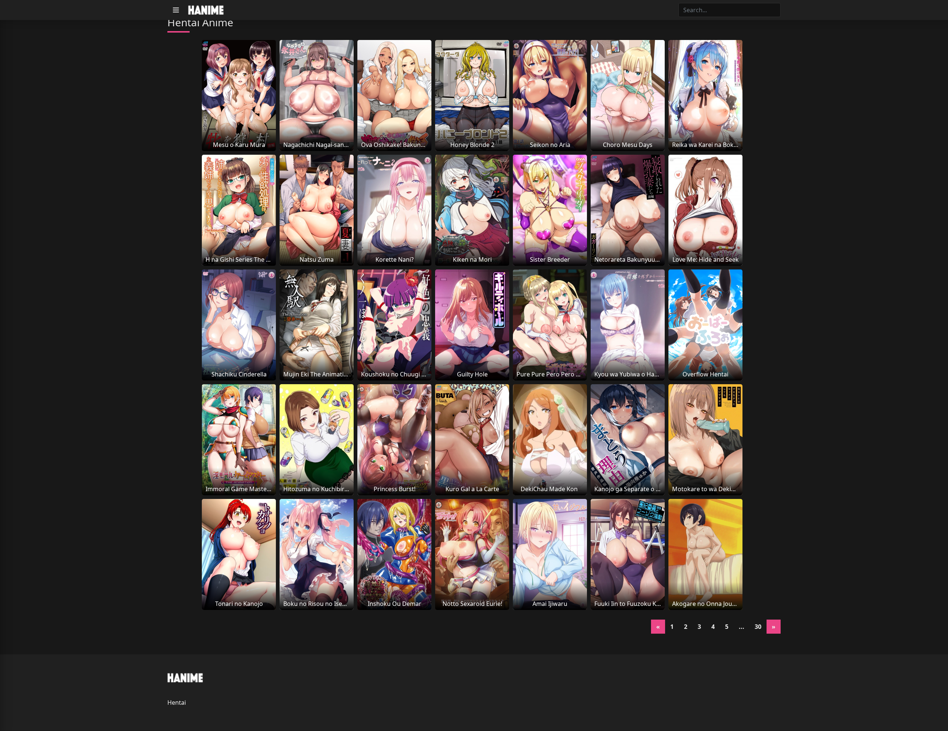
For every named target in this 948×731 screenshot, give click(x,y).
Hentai (176, 702)
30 (758, 627)
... (741, 627)
